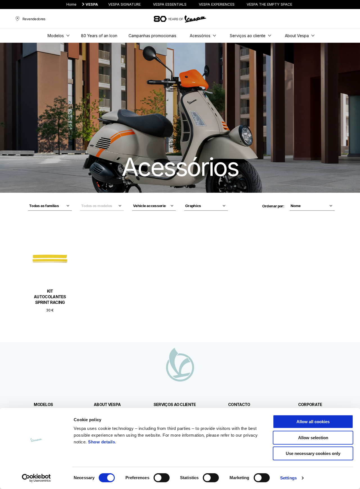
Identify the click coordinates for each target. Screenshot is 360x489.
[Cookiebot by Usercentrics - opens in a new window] (36, 478)
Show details (101, 441)
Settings (288, 477)
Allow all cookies (313, 421)
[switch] (162, 477)
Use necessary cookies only (313, 453)
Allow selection (313, 437)
